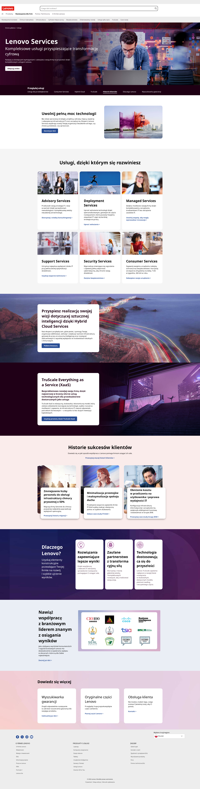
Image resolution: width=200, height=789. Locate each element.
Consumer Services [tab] (61, 92)
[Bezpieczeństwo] (78, 19)
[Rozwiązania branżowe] (18, 19)
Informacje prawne (22, 760)
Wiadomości (20, 750)
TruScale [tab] (94, 92)
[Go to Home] (8, 8)
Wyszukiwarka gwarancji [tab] (151, 92)
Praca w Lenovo (21, 763)
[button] (156, 8)
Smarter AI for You (79, 770)
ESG (17, 757)
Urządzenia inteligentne (80, 760)
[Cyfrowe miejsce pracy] (64, 19)
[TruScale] (118, 19)
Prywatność (88, 782)
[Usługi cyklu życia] (110, 19)
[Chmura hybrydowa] (34, 19)
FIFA (17, 767)
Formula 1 (19, 770)
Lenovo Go (19, 773)
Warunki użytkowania (108, 782)
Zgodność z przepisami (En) (139, 753)
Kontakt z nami (135, 750)
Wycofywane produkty (138, 757)
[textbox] (169, 736)
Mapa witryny (97, 782)
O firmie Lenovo (21, 747)
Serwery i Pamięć (78, 763)
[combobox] (97, 8)
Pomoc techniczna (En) (138, 763)
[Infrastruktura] (46, 19)
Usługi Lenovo (77, 767)
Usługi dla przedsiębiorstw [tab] (38, 92)
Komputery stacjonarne (80, 750)
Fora (132, 760)
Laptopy (76, 747)
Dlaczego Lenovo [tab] (129, 92)
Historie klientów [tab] (110, 92)
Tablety (75, 757)
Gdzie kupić (134, 747)
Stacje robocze (77, 753)
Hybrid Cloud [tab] (80, 92)
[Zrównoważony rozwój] (96, 19)
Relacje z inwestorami (22, 753)
